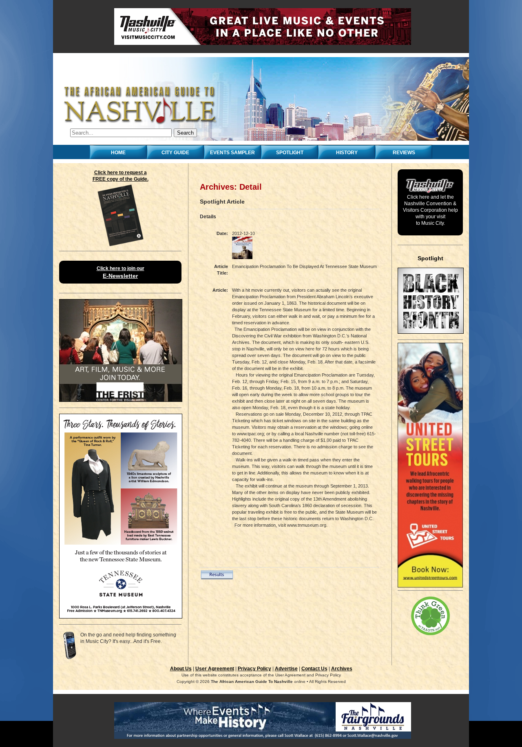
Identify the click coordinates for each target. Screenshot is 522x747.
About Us (181, 669)
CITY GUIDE (175, 152)
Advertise (286, 669)
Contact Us (314, 669)
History (347, 152)
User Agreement (214, 669)
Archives (341, 669)
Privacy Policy (254, 669)
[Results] (217, 578)
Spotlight (289, 152)
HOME (118, 152)
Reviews (404, 152)
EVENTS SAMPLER (232, 152)
